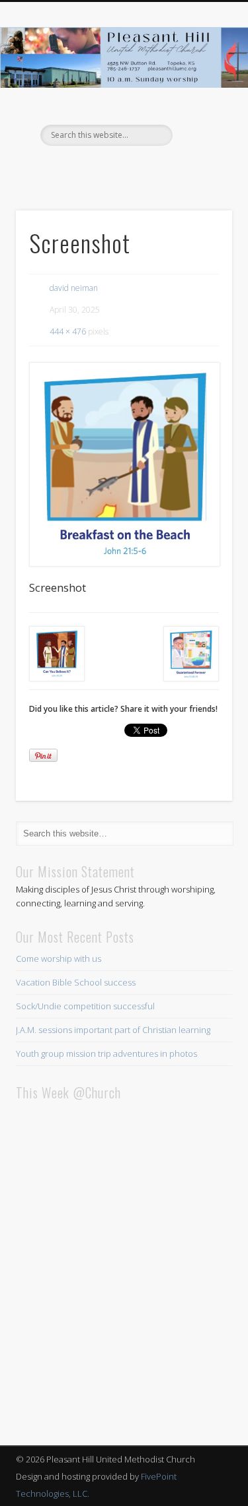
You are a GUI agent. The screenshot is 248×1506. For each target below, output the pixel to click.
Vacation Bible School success (76, 982)
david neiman (74, 288)
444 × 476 (68, 331)
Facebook (122, 168)
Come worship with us (58, 958)
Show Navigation (200, 118)
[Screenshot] (124, 464)
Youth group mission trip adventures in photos (106, 1053)
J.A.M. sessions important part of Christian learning (113, 1030)
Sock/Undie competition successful (85, 1006)
